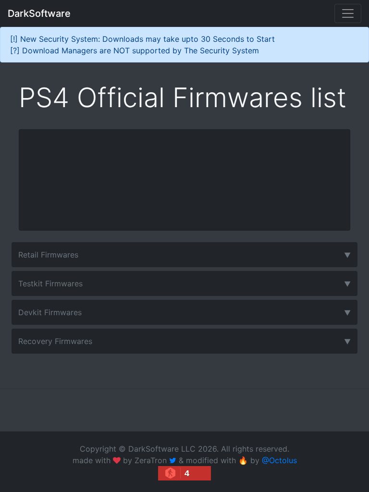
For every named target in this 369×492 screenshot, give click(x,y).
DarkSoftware (39, 13)
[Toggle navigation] (347, 13)
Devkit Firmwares (184, 312)
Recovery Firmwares (184, 341)
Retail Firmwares (184, 254)
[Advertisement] (184, 180)
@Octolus (279, 460)
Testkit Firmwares (184, 283)
